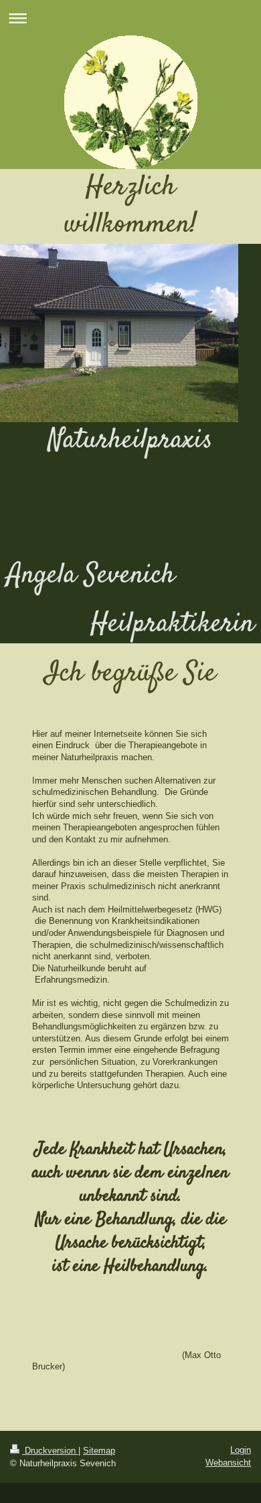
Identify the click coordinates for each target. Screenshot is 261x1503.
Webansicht (228, 1463)
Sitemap (99, 1451)
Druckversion (50, 1451)
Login (240, 1450)
